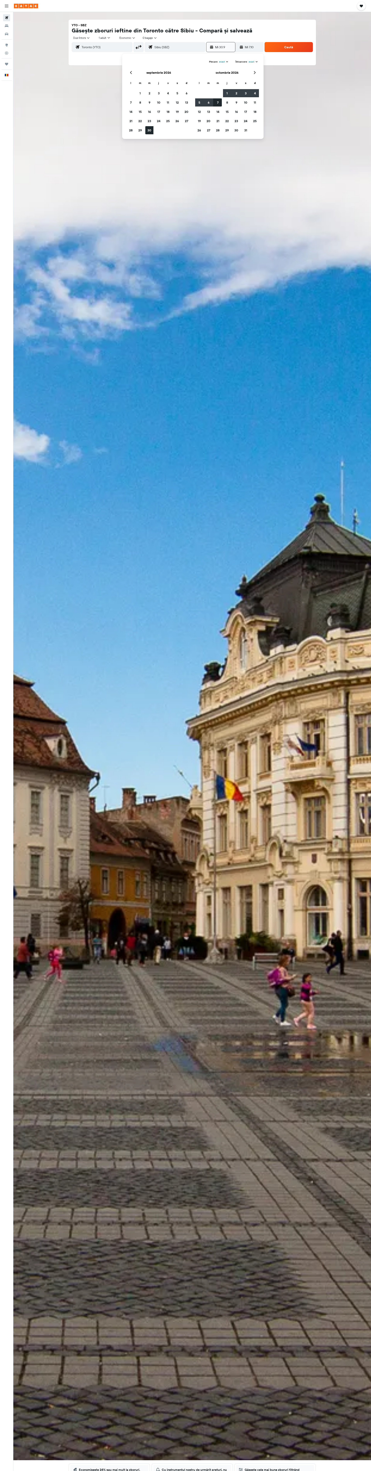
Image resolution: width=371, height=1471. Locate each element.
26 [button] (177, 121)
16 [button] (149, 112)
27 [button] (186, 121)
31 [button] (245, 130)
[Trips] (7, 64)
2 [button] (149, 93)
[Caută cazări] (7, 26)
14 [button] (130, 112)
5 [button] (177, 93)
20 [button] (186, 112)
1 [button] (140, 93)
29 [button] (140, 130)
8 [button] (140, 102)
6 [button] (186, 93)
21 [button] (130, 121)
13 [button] (186, 102)
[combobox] (82, 38)
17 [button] (158, 112)
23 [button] (149, 121)
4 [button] (168, 93)
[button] (6, 6)
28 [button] (131, 130)
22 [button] (140, 121)
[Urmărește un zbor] (7, 53)
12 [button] (177, 102)
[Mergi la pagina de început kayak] (26, 6)
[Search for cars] (7, 34)
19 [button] (177, 112)
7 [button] (131, 102)
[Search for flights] (7, 18)
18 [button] (168, 112)
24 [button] (158, 121)
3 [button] (159, 93)
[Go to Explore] (7, 45)
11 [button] (168, 102)
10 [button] (158, 102)
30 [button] (149, 130)
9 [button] (149, 102)
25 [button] (168, 121)
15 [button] (140, 112)
